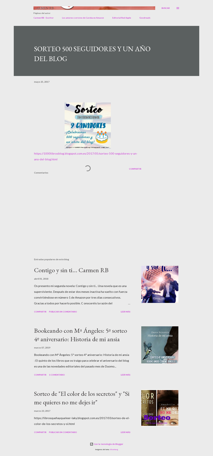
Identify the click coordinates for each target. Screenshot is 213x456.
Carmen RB (43, 8)
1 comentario (57, 375)
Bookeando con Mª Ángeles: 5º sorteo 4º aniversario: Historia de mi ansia (80, 334)
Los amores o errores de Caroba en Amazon (83, 17)
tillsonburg (114, 450)
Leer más (125, 311)
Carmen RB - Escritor (43, 17)
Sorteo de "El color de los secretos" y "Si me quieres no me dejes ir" (82, 397)
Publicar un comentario (63, 311)
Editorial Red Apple (121, 17)
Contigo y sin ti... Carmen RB (71, 270)
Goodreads (144, 17)
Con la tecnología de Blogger (108, 444)
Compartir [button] (135, 169)
